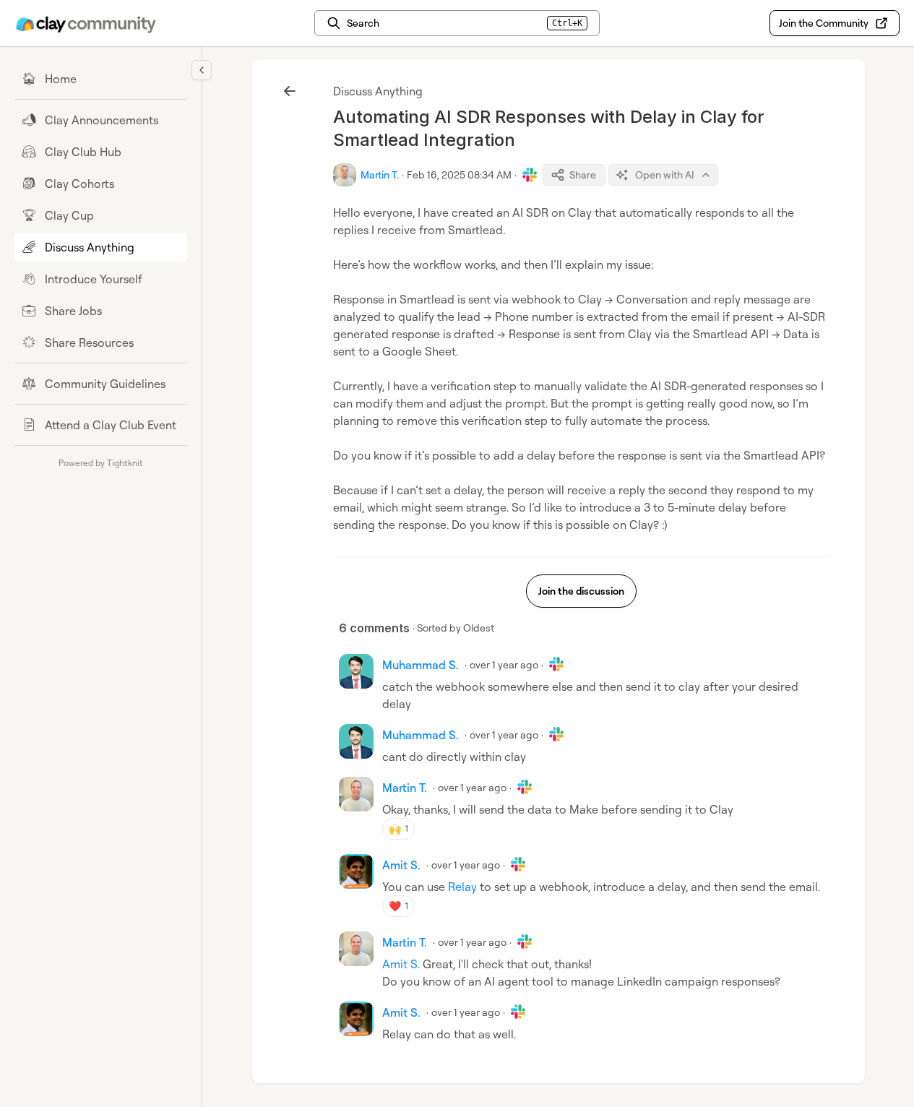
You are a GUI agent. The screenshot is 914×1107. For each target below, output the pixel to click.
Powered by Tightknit (101, 462)
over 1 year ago (504, 664)
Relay (462, 886)
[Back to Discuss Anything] (289, 91)
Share (582, 174)
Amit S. (401, 964)
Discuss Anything (378, 91)
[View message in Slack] (529, 175)
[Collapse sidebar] (201, 70)
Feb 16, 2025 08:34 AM (459, 174)
